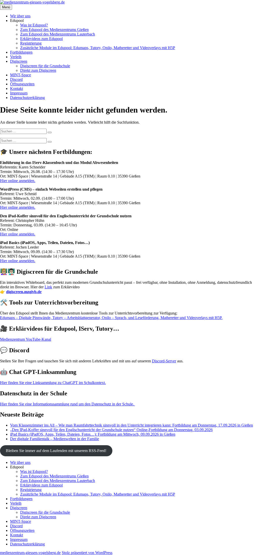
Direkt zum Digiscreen (38, 70)
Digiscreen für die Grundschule (45, 66)
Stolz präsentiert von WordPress (87, 552)
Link (48, 287)
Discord (16, 79)
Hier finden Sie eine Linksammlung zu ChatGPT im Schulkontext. (53, 382)
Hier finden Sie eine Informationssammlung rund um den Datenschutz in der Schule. (67, 404)
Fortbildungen (21, 52)
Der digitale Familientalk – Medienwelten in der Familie (54, 439)
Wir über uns (20, 16)
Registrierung (31, 43)
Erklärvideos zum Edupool (41, 39)
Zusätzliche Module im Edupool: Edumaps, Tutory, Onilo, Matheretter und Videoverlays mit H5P (97, 48)
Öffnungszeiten (22, 84)
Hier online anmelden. (17, 181)
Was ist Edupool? (34, 25)
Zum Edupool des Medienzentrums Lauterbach (57, 34)
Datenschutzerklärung (27, 97)
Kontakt (16, 88)
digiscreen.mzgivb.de (24, 292)
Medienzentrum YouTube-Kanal (25, 339)
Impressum (18, 93)
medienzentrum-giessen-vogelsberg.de (30, 552)
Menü (6, 7)
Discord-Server (164, 361)
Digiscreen (18, 61)
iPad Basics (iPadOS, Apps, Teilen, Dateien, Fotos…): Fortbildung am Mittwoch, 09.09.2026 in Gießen (92, 434)
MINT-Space (20, 75)
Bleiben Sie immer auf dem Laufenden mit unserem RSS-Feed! (56, 450)
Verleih (15, 57)
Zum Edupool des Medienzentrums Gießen (54, 29)
